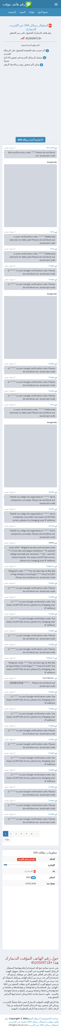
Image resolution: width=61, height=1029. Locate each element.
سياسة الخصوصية (50, 1018)
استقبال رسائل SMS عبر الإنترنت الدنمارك (28, 27)
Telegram (50, 566)
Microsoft (50, 147)
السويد (22, 12)
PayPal (51, 492)
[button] (3, 12)
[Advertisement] (30, 101)
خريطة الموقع (33, 1018)
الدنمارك (28, 871)
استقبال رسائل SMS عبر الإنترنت (43, 1024)
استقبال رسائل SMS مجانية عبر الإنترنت (27, 1021)
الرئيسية (12, 12)
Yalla (52, 232)
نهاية (7, 839)
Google (51, 265)
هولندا (31, 12)
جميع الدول (42, 12)
